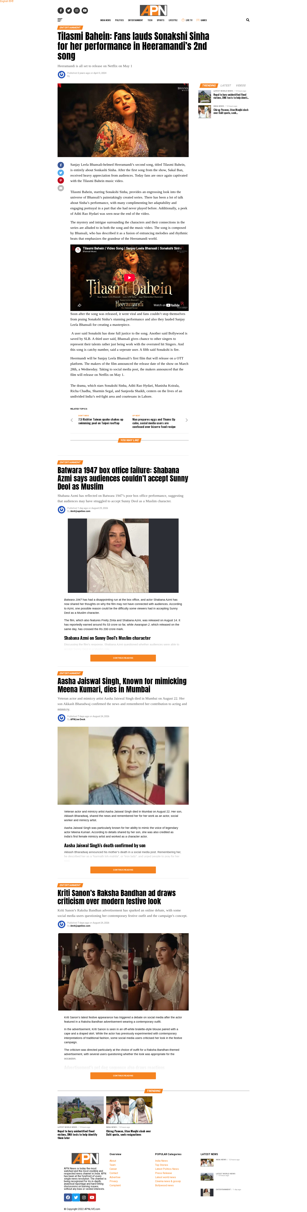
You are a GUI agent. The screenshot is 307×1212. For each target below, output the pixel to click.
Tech (150, 20)
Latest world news (165, 1177)
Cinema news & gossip (168, 1181)
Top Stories (161, 1164)
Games (204, 20)
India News (105, 20)
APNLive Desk (77, 719)
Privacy (114, 1181)
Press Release (163, 1173)
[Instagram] (84, 1197)
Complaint (115, 1185)
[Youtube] (92, 1197)
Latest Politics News (167, 1168)
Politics (119, 20)
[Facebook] (68, 1197)
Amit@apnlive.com (80, 511)
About (113, 1160)
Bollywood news (164, 1185)
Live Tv (189, 20)
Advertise (115, 1177)
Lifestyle (173, 20)
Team (113, 1164)
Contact (114, 1173)
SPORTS (160, 20)
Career (113, 1168)
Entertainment (135, 20)
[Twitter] (76, 1197)
